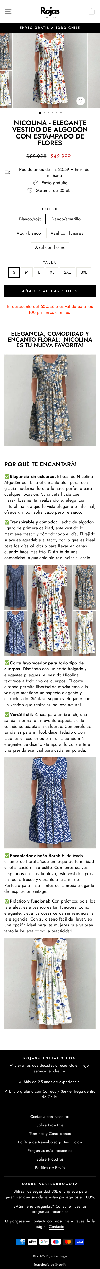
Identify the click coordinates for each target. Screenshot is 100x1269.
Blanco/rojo (30, 219)
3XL (84, 272)
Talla (50, 262)
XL (52, 272)
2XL (67, 272)
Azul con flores (50, 247)
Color (50, 209)
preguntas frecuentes (50, 1212)
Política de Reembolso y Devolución (50, 1142)
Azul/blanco (29, 233)
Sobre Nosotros (50, 1125)
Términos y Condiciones (50, 1133)
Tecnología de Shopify (50, 1264)
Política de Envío (50, 1168)
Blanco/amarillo (66, 219)
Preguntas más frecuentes (50, 1150)
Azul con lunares (67, 233)
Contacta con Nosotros (50, 1116)
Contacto (56, 1226)
